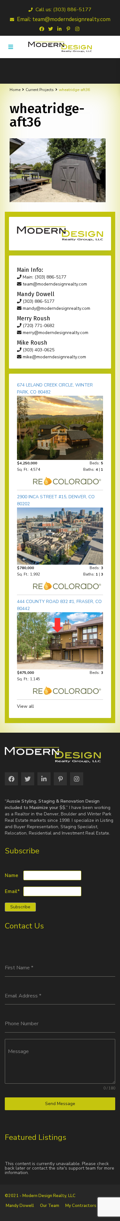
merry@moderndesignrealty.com (54, 333)
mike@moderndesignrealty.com (53, 357)
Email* (12, 891)
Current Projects (40, 89)
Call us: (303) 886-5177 (63, 9)
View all (25, 706)
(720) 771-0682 (37, 326)
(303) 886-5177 (37, 301)
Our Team (49, 1206)
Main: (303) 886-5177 (43, 277)
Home (15, 89)
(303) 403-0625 (37, 350)
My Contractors (80, 1206)
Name (11, 875)
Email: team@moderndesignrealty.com (63, 19)
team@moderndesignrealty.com (54, 284)
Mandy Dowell (20, 1206)
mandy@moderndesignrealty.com (55, 308)
